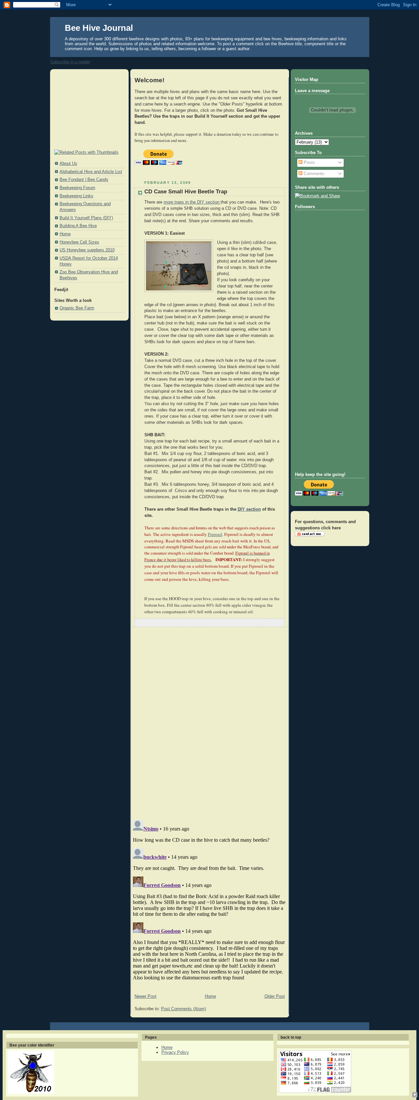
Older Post (274, 996)
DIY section (249, 509)
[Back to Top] (414, 1095)
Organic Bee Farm (77, 308)
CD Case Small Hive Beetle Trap (185, 191)
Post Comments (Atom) (183, 1009)
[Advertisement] (87, 110)
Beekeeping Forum (77, 188)
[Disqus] (209, 723)
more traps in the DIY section (192, 202)
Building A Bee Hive (78, 226)
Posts (308, 162)
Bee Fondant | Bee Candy (84, 179)
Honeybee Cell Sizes (79, 242)
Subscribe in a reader (70, 61)
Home (65, 234)
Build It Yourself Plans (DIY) (86, 218)
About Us (68, 163)
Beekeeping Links (76, 196)
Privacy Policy (175, 1052)
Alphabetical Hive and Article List (91, 171)
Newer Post (145, 996)
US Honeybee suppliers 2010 (87, 250)
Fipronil (215, 534)
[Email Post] (279, 622)
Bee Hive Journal (99, 28)
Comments (313, 173)
